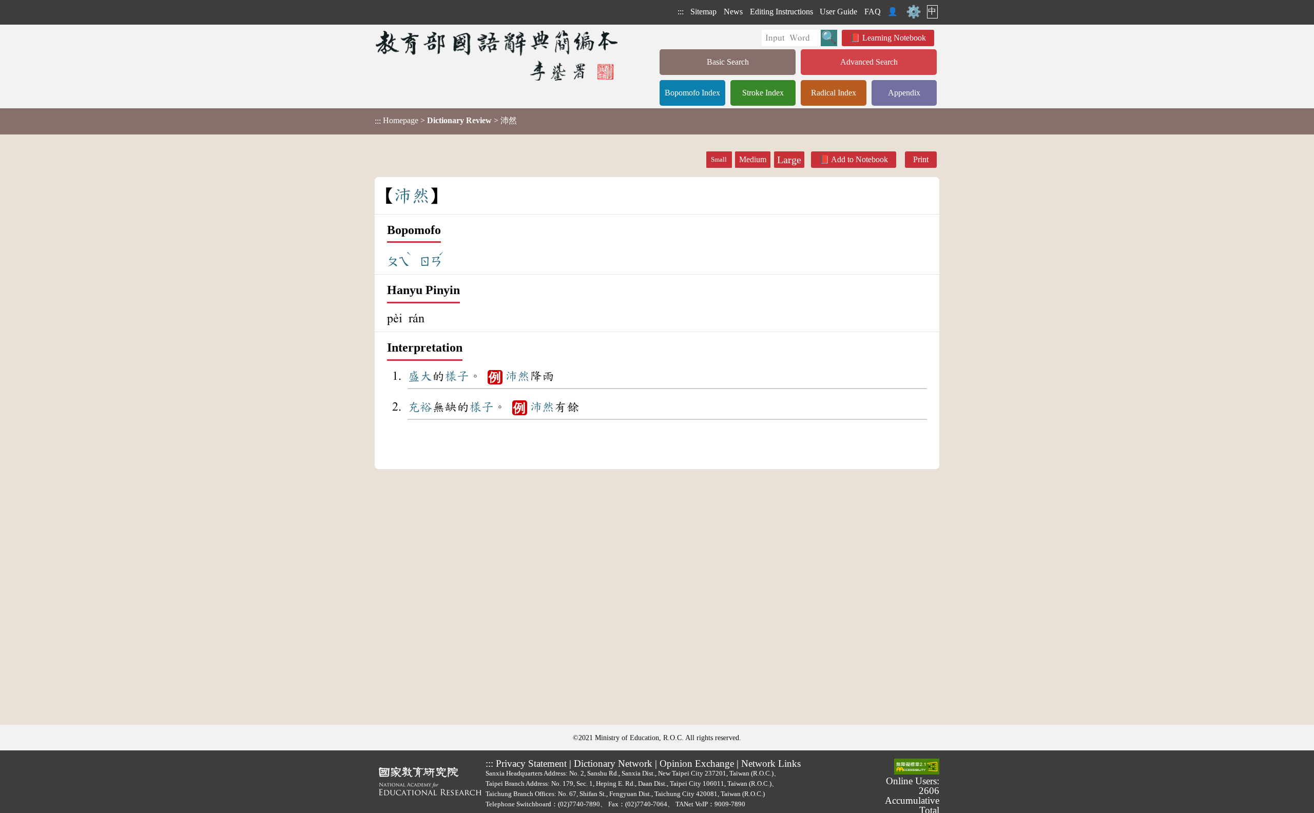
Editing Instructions (781, 11)
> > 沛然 (446, 120)
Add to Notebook (859, 159)
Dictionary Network (613, 763)
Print (921, 159)
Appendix (904, 92)
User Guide (838, 11)
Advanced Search (869, 61)
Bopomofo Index (692, 92)
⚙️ (913, 11)
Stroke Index (763, 92)
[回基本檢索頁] (498, 55)
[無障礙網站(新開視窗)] (916, 767)
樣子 (457, 376)
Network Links (771, 763)
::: (681, 11)
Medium (752, 159)
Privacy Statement (531, 763)
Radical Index (833, 92)
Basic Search (728, 61)
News (733, 11)
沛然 (517, 376)
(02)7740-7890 (579, 804)
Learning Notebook (894, 37)
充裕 (420, 407)
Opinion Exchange (697, 763)
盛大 (420, 376)
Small (719, 159)
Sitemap (703, 11)
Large (789, 159)
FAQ (872, 11)
